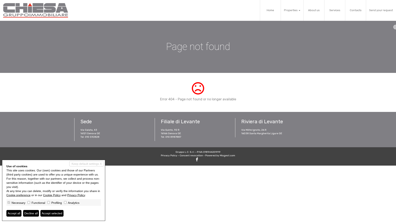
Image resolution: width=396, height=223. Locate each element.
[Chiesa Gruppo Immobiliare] (35, 10)
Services (334, 10)
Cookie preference (18, 195)
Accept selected (52, 213)
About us (314, 10)
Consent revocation (191, 155)
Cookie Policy (52, 195)
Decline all (31, 213)
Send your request (381, 10)
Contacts (356, 10)
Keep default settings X (87, 163)
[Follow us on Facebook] (197, 160)
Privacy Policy (169, 155)
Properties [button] (291, 10)
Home (270, 10)
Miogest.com (227, 155)
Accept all (14, 213)
